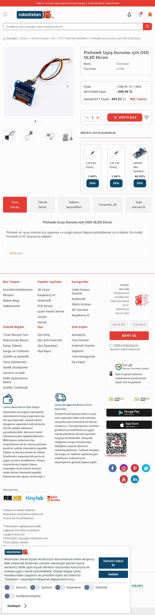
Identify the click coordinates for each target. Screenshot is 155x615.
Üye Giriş (44, 335)
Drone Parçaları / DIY (44, 38)
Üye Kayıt (44, 351)
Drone (24, 38)
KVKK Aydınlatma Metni (15, 380)
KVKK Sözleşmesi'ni (126, 345)
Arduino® (44, 300)
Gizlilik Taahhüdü (15, 387)
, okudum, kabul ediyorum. (125, 347)
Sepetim (78, 351)
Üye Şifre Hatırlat (50, 340)
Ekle (93, 183)
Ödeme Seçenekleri (74, 204)
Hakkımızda (11, 306)
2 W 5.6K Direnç (91, 165)
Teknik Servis (42, 204)
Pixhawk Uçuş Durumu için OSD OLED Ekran (116, 38)
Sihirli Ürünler (81, 304)
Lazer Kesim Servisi (51, 311)
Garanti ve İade (14, 373)
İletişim (8, 295)
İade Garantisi (138, 204)
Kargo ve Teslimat (16, 351)
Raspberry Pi (46, 295)
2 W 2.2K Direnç (114, 165)
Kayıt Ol (129, 335)
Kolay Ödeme (12, 345)
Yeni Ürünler (80, 340)
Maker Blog (11, 300)
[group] (38, 81)
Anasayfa (11, 38)
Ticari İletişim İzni (15, 335)
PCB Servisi (45, 306)
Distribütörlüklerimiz (17, 289)
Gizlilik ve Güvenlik (16, 356)
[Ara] (147, 26)
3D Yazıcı (44, 289)
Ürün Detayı (15, 204)
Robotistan (123, 63)
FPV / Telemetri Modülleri (73, 38)
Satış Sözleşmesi (14, 362)
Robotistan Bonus (15, 340)
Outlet (42, 317)
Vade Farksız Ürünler (81, 291)
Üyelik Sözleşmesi (15, 367)
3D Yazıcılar (80, 310)
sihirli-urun (16, 253)
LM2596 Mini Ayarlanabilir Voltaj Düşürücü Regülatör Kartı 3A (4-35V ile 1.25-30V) (140, 167)
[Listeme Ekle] (145, 117)
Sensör (42, 322)
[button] (35, 121)
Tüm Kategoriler (83, 356)
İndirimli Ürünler (83, 345)
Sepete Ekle (127, 117)
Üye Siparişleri (48, 345)
